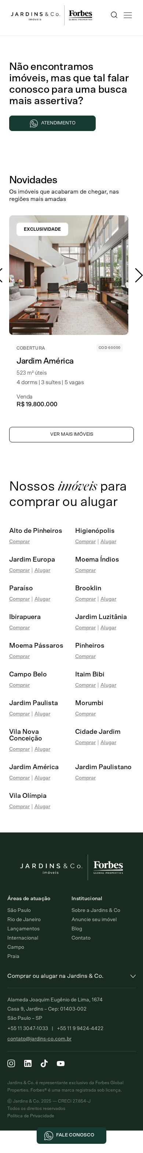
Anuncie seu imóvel (94, 919)
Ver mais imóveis (71, 434)
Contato (81, 938)
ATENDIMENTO (58, 123)
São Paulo (19, 910)
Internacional (22, 938)
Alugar (108, 541)
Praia (13, 956)
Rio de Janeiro (24, 919)
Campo (15, 947)
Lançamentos (23, 928)
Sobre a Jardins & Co (96, 910)
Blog (77, 928)
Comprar (19, 541)
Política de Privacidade (30, 1116)
